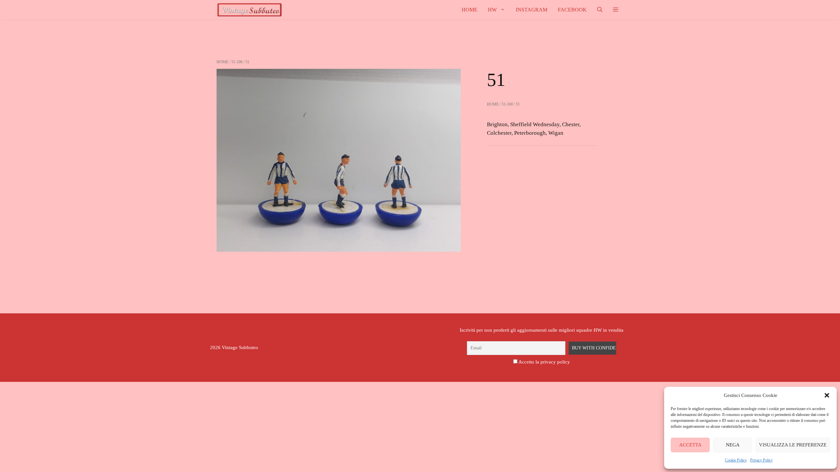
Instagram (531, 9)
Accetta (690, 444)
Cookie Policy (736, 460)
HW (492, 9)
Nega (733, 444)
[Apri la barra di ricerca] (600, 10)
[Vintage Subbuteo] (249, 10)
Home (469, 9)
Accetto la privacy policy (544, 361)
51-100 (236, 62)
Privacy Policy (761, 460)
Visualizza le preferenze (793, 444)
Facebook (572, 9)
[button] (827, 395)
